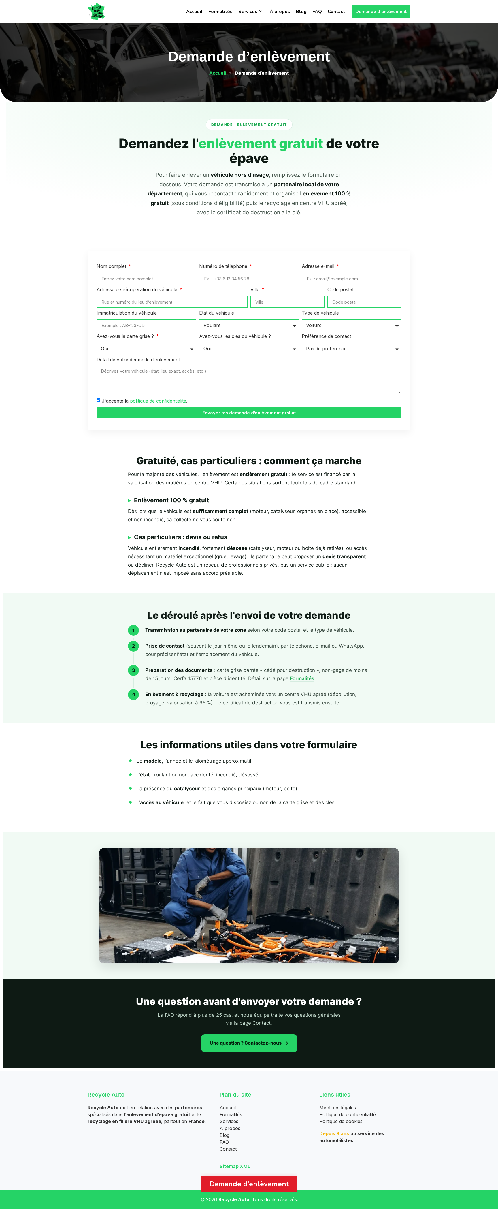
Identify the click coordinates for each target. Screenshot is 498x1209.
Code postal (340, 289)
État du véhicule (216, 313)
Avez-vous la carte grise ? (126, 336)
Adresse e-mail (319, 266)
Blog (301, 11)
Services (247, 11)
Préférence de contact (326, 336)
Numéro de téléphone (224, 266)
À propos (280, 11)
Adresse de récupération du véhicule (138, 289)
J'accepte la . (144, 401)
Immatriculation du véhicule (127, 313)
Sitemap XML (235, 1166)
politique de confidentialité (158, 401)
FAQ (317, 11)
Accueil (194, 11)
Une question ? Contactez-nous (246, 1043)
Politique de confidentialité (347, 1114)
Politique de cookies (341, 1121)
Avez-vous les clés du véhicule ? (235, 336)
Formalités (220, 11)
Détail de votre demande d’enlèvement (138, 359)
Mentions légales (337, 1107)
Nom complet (112, 266)
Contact (336, 11)
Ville (255, 289)
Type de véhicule (320, 313)
